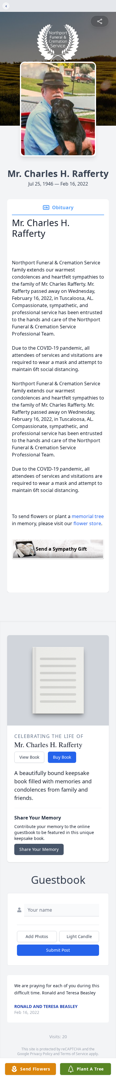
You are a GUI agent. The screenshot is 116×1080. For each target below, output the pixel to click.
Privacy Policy (41, 1053)
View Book (29, 757)
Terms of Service (74, 1053)
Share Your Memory (39, 849)
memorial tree (88, 516)
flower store (87, 523)
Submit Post (58, 950)
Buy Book (62, 757)
